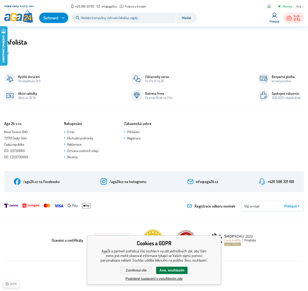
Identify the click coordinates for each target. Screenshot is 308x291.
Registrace (133, 138)
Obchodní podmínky (80, 138)
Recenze (72, 157)
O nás (70, 132)
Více (298, 6)
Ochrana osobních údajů (83, 151)
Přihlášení (133, 132)
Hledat (186, 18)
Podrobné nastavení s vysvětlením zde (154, 279)
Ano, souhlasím (171, 270)
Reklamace (74, 144)
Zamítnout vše (136, 270)
